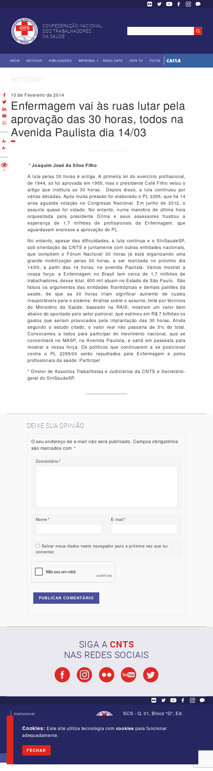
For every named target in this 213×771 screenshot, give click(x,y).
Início (15, 61)
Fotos (155, 61)
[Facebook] (4, 95)
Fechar (36, 750)
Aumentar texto (4, 141)
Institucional (24, 713)
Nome (43, 519)
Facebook (178, 4)
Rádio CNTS (113, 61)
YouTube (169, 4)
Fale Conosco (198, 4)
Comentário (48, 461)
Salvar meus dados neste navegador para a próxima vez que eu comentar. (102, 549)
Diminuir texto (4, 148)
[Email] (4, 115)
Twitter (159, 4)
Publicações (60, 61)
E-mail (118, 519)
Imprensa (86, 61)
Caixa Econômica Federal (173, 61)
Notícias (34, 61)
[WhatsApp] (4, 122)
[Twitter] (4, 102)
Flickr (150, 4)
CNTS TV (136, 61)
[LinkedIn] (4, 109)
